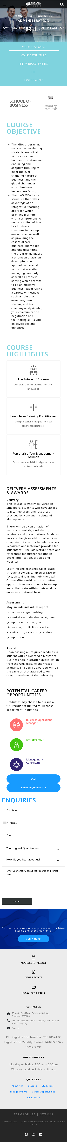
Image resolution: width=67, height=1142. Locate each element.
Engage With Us (18, 1091)
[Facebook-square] (26, 1134)
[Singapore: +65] (5, 823)
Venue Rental (33, 1097)
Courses (32, 1086)
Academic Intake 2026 (33, 962)
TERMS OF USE (24, 1114)
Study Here (48, 1086)
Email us (15, 1028)
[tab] (33, 47)
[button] (33, 778)
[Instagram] (33, 1134)
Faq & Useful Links (33, 993)
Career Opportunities (43, 1091)
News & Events (33, 977)
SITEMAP (46, 1114)
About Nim (17, 1086)
